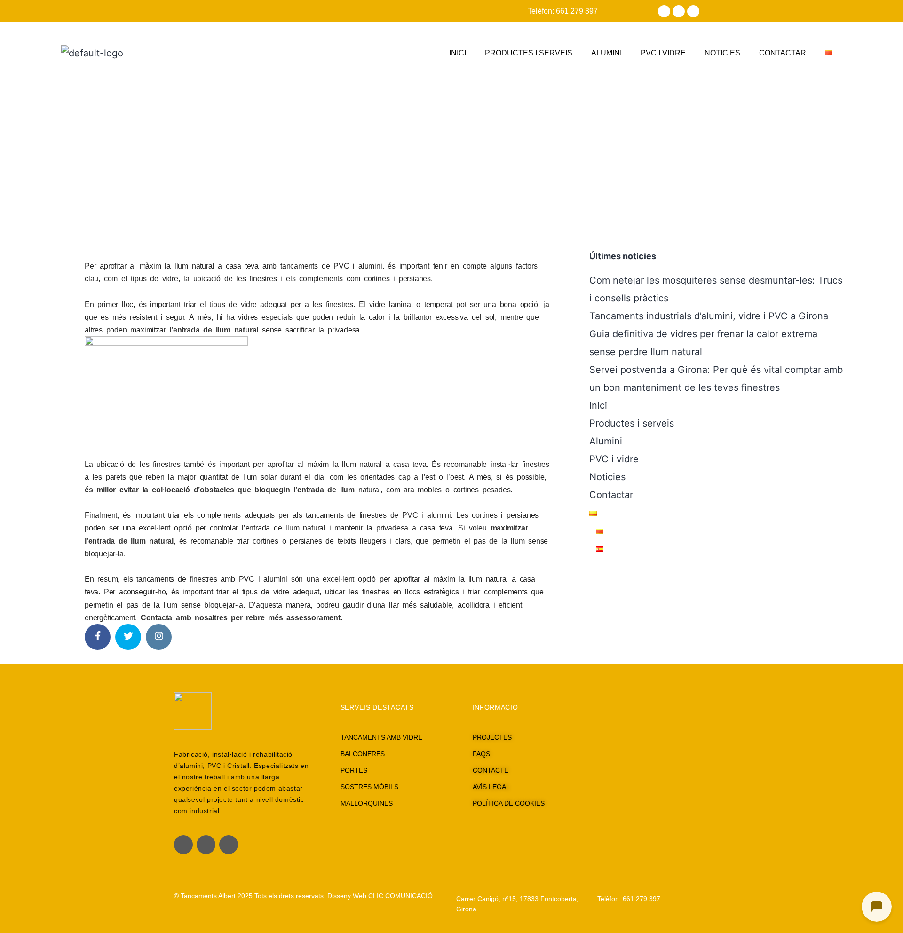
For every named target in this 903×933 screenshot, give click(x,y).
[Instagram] (679, 11)
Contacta (156, 618)
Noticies (722, 53)
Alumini (606, 53)
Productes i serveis (528, 53)
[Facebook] (664, 11)
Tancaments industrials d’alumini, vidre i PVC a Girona (708, 316)
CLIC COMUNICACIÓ (400, 896)
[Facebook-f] (183, 844)
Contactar (782, 53)
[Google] (693, 11)
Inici (457, 53)
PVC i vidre (663, 53)
